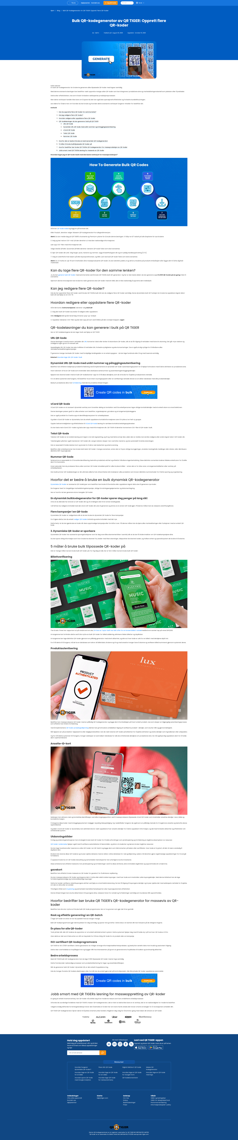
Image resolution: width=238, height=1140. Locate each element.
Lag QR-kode (111, 3)
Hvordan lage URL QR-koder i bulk (70, 357)
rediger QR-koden (80, 519)
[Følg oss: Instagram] (120, 1044)
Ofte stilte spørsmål (74, 1098)
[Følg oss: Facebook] (125, 1044)
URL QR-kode (68, 124)
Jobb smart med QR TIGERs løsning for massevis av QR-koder (81, 150)
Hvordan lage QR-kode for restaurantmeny (106, 1079)
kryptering (70, 889)
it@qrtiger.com (102, 1098)
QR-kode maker (63, 228)
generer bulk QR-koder (66, 275)
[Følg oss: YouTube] (114, 1044)
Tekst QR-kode (68, 133)
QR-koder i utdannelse (59, 844)
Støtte (99, 1096)
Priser (125, 1105)
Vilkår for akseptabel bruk (160, 1100)
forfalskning (77, 383)
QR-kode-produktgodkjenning (77, 728)
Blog (58, 11)
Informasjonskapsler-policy (161, 1105)
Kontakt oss (71, 1100)
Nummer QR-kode (70, 136)
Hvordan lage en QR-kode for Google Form (131, 1073)
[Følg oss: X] (131, 1044)
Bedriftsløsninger (129, 1102)
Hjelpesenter (72, 1102)
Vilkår (153, 1096)
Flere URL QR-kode (105, 1067)
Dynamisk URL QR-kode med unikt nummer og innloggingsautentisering (89, 127)
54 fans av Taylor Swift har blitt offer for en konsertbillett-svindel (118, 630)
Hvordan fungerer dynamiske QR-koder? (83, 1068)
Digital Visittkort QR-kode (131, 1067)
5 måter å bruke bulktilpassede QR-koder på (75, 144)
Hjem (52, 11)
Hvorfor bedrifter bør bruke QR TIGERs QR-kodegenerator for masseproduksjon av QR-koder (93, 147)
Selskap (126, 1096)
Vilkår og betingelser (158, 1098)
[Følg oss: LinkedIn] (109, 1044)
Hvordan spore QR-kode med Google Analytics (84, 1079)
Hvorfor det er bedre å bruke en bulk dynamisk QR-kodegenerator (83, 141)
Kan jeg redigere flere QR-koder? (71, 115)
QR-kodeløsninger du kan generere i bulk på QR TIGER (78, 121)
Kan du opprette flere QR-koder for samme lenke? (77, 112)
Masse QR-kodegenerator (151, 1068)
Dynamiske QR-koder (58, 484)
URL (85, 342)
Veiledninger (73, 1096)
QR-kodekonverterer (130, 1078)
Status (125, 1100)
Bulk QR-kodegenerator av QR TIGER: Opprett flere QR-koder (86, 11)
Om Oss (126, 1098)
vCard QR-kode (69, 130)
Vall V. (97, 33)
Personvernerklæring (158, 1102)
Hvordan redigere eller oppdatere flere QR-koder (77, 118)
